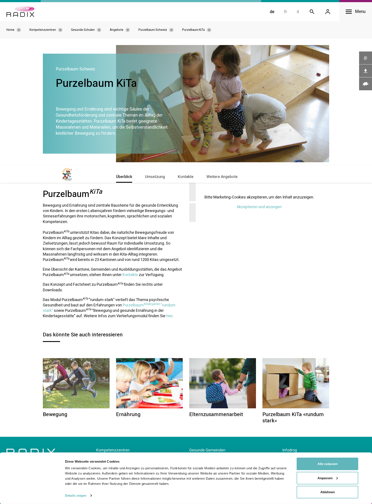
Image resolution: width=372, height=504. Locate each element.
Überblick (124, 177)
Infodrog (289, 450)
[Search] (312, 11)
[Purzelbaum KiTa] (211, 30)
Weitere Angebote (222, 177)
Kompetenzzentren (113, 450)
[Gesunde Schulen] (101, 30)
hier (169, 316)
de (272, 12)
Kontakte (186, 177)
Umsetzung (155, 177)
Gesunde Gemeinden (207, 450)
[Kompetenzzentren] (62, 30)
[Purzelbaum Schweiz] (173, 30)
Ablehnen (327, 492)
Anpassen (325, 478)
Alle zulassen (328, 464)
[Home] (20, 11)
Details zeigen (75, 495)
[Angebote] (129, 30)
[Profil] (327, 11)
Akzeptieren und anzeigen (259, 207)
